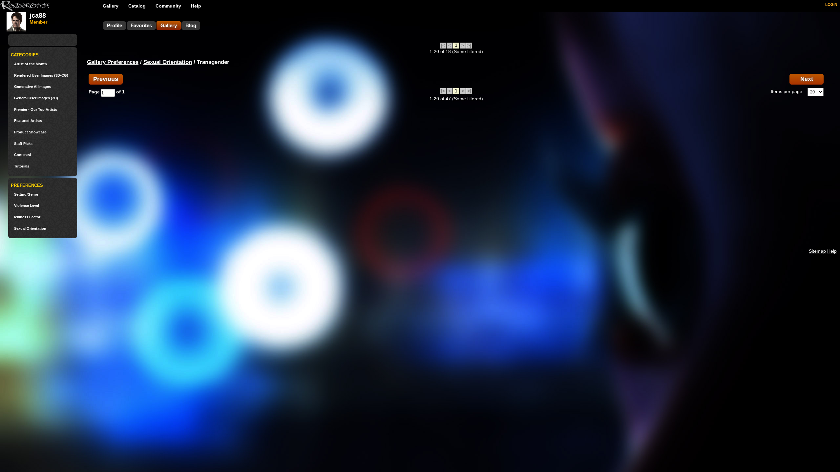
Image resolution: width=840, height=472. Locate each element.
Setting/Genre (26, 194)
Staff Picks (23, 144)
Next (806, 79)
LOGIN (831, 4)
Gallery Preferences (112, 62)
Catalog (137, 6)
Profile (114, 25)
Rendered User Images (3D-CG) (41, 75)
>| (469, 45)
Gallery (110, 6)
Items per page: (787, 91)
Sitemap (817, 251)
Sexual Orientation (30, 228)
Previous (105, 79)
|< (443, 45)
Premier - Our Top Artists (35, 109)
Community (168, 6)
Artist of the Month (30, 64)
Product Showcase (30, 132)
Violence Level (26, 205)
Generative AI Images (32, 86)
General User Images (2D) (36, 98)
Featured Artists (28, 121)
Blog (190, 25)
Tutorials (21, 166)
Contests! (22, 155)
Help (196, 6)
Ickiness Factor (27, 217)
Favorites (141, 25)
